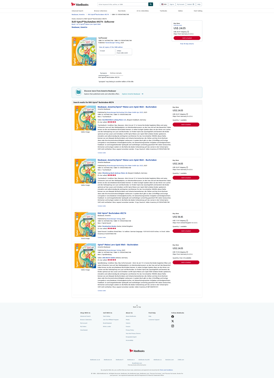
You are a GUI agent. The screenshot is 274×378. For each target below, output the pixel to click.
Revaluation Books (109, 226)
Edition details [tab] (116, 73)
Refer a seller (107, 326)
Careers (128, 323)
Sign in (172, 4)
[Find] (150, 4)
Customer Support (154, 319)
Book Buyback (107, 323)
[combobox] (122, 4)
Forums (128, 326)
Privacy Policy (130, 330)
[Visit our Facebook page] (172, 317)
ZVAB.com (181, 359)
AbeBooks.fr (119, 359)
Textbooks (163, 11)
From (122, 52)
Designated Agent (131, 337)
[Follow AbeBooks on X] (172, 321)
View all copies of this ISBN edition (111, 47)
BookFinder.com (137, 364)
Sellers (180, 11)
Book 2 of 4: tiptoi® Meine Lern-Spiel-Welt (86, 24)
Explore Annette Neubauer (131, 94)
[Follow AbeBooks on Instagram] (172, 326)
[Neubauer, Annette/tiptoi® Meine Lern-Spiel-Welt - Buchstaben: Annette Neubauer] (85, 130)
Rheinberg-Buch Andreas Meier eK (114, 173)
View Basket (84, 330)
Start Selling (198, 11)
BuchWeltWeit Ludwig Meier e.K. (114, 120)
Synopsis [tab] (103, 73)
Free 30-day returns (187, 44)
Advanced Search (77, 11)
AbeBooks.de (108, 359)
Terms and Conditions (166, 370)
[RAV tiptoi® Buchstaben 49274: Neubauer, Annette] (85, 236)
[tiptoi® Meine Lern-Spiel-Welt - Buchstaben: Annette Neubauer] (85, 267)
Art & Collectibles (143, 11)
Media (128, 319)
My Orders (83, 326)
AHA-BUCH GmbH (108, 258)
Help (198, 4)
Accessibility (129, 340)
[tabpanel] (134, 79)
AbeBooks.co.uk (95, 359)
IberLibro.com (169, 359)
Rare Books (122, 11)
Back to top (137, 307)
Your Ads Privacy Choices (133, 333)
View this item (178, 25)
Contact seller (102, 153)
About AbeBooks (131, 316)
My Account (180, 4)
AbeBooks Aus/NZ (144, 359)
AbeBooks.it (131, 359)
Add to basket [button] (187, 38)
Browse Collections (100, 11)
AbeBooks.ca (158, 359)
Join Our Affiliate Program (111, 319)
